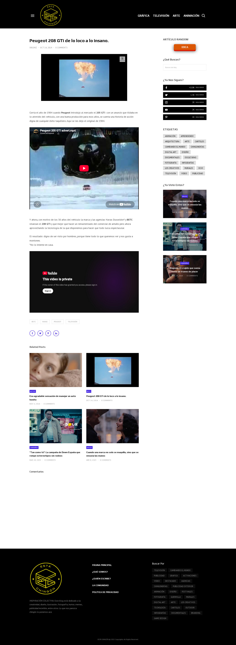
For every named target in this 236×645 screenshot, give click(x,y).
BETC (34, 322)
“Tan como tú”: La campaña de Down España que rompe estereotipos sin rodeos (55, 454)
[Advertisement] (184, 309)
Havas (44, 322)
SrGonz (33, 48)
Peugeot (57, 322)
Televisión (72, 322)
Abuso (89, 447)
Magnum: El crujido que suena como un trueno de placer (184, 270)
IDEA (185, 47)
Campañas (34, 447)
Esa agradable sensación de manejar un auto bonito (53, 398)
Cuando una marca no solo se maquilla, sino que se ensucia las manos (112, 454)
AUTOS (32, 391)
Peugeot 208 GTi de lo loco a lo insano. (106, 396)
